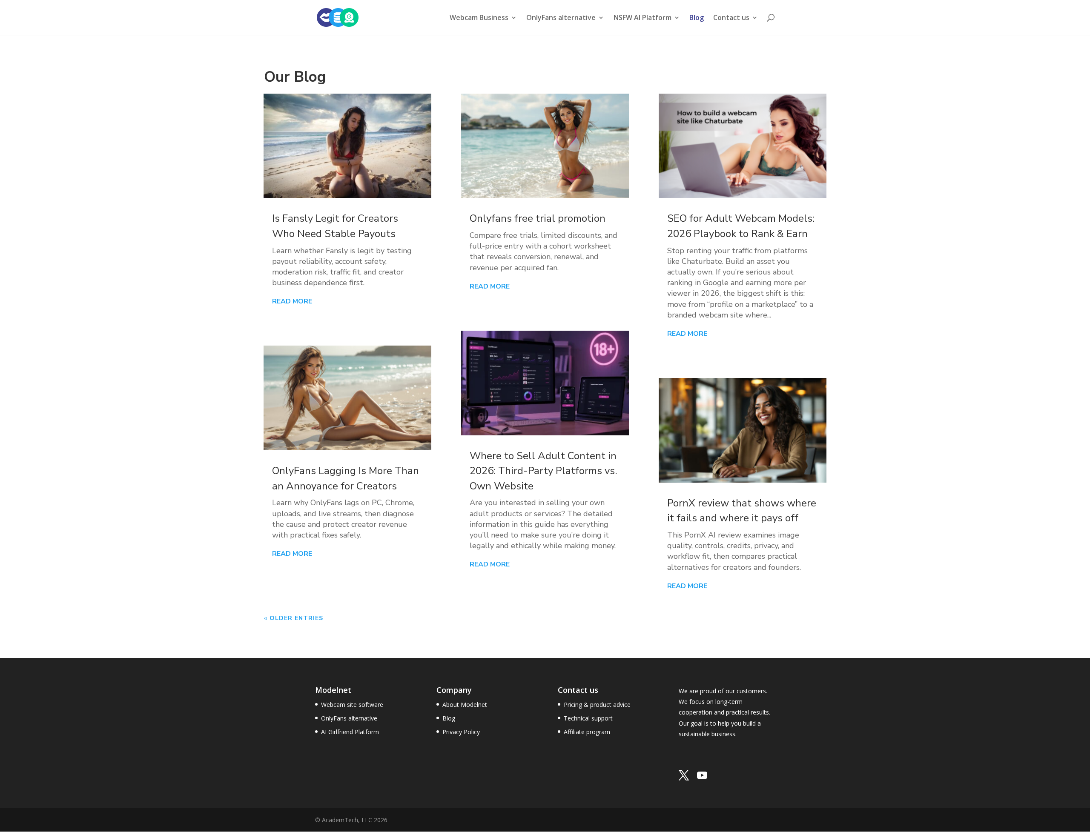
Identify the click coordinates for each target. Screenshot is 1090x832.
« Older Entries (293, 618)
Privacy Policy (461, 732)
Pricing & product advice (597, 704)
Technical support (588, 718)
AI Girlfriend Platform (350, 732)
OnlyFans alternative (349, 718)
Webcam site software (352, 704)
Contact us (731, 18)
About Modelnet (464, 704)
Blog (696, 18)
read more (292, 301)
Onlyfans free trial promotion (537, 218)
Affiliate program (587, 732)
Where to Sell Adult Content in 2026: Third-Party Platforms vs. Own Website (543, 471)
